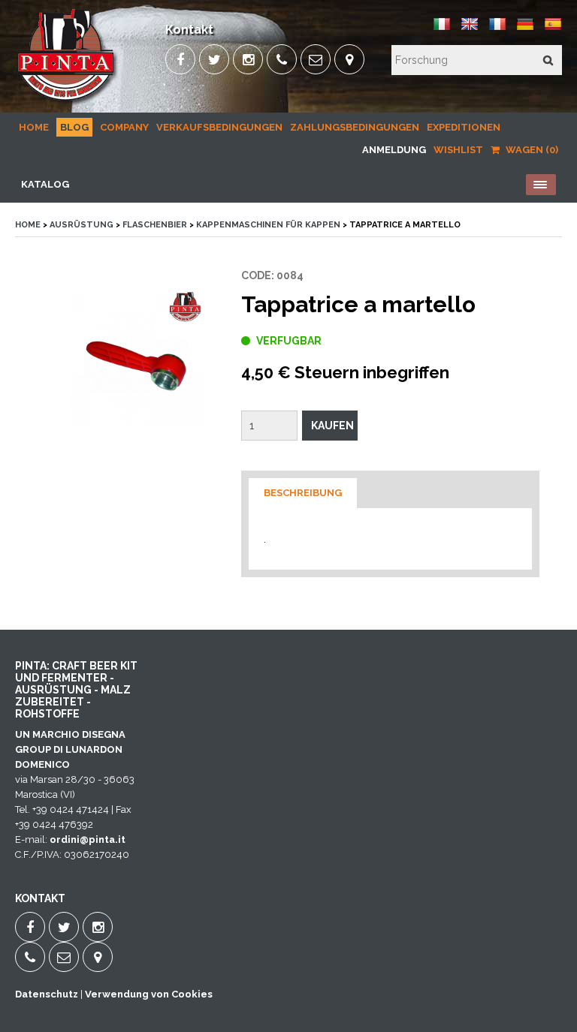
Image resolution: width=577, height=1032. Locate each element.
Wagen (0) (530, 149)
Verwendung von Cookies (149, 994)
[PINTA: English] (470, 29)
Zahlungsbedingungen (354, 127)
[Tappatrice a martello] (136, 358)
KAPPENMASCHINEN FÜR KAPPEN (268, 225)
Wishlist (458, 149)
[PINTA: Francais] (497, 29)
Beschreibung (303, 492)
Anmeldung (394, 149)
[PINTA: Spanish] (553, 29)
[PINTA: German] (525, 29)
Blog (74, 127)
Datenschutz (46, 994)
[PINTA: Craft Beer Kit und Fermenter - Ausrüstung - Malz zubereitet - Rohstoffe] (67, 101)
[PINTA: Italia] (442, 29)
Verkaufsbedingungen (219, 127)
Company (124, 127)
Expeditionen (463, 127)
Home (34, 127)
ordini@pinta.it (87, 839)
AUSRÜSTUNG (81, 225)
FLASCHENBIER (154, 225)
